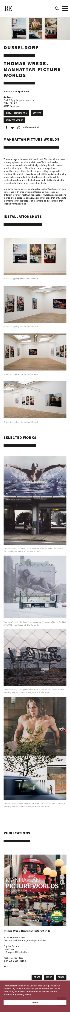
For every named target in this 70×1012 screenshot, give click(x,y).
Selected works (14, 120)
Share (61, 977)
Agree (35, 1002)
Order (37, 977)
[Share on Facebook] (6, 127)
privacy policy (24, 994)
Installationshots (16, 113)
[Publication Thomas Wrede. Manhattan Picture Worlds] (35, 890)
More (49, 977)
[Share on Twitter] (12, 127)
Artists (37, 113)
